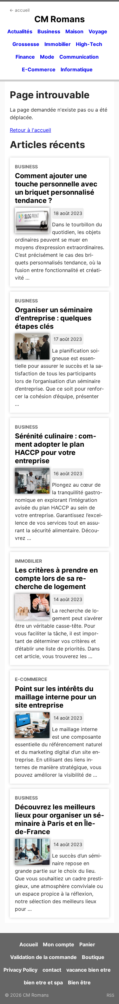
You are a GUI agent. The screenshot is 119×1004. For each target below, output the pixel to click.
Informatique (77, 69)
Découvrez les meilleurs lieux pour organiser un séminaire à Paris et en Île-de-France (59, 819)
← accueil (20, 10)
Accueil (28, 944)
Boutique (93, 957)
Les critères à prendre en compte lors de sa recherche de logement (56, 578)
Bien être (79, 982)
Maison (74, 31)
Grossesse (25, 44)
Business (48, 31)
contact (52, 970)
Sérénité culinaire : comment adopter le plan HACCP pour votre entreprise (55, 448)
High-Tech (89, 44)
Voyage (98, 31)
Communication (79, 57)
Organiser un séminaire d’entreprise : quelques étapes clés (54, 318)
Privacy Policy (20, 970)
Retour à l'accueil (30, 130)
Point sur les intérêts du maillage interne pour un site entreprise (55, 696)
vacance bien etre (88, 970)
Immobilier (57, 44)
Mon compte (58, 944)
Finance (25, 57)
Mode (47, 57)
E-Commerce (39, 69)
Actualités (19, 31)
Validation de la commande (43, 957)
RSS (110, 995)
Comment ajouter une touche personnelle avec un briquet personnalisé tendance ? (56, 188)
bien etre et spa (43, 982)
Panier (87, 944)
